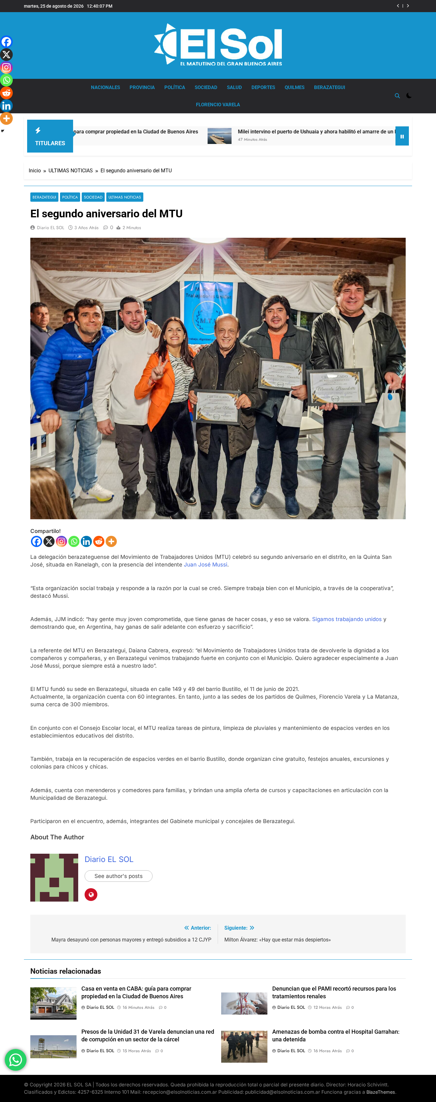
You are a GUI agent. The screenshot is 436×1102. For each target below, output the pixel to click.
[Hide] (2, 130)
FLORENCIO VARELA (218, 105)
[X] (49, 541)
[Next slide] (407, 6)
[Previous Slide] (398, 6)
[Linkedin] (86, 541)
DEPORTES (263, 87)
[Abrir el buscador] (397, 95)
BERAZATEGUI (329, 87)
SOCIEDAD (206, 87)
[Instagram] (61, 541)
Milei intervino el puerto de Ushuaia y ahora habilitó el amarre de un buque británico (267, 132)
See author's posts (118, 876)
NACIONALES (105, 87)
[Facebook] (36, 541)
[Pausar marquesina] (402, 136)
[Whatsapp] (73, 541)
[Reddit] (98, 541)
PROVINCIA (142, 87)
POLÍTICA (174, 87)
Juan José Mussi (205, 564)
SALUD (234, 87)
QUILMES (294, 87)
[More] (111, 541)
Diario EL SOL (50, 227)
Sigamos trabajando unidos (347, 619)
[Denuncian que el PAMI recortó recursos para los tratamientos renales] (385, 133)
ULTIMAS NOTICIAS (125, 197)
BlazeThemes (380, 1092)
